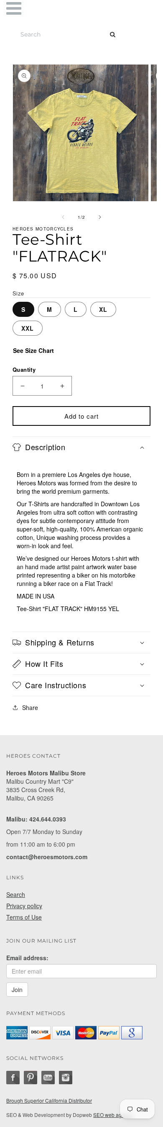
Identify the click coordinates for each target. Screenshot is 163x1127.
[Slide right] (100, 217)
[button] (81, 447)
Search (15, 894)
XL (103, 309)
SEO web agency (112, 1114)
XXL (27, 328)
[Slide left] (63, 217)
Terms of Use (24, 917)
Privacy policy (24, 906)
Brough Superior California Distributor (49, 1100)
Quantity (24, 369)
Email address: (27, 957)
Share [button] (30, 707)
